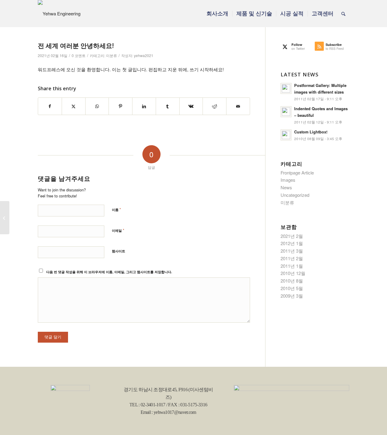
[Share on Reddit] (214, 106)
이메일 (118, 230)
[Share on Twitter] (73, 106)
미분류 (111, 55)
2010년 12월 (293, 273)
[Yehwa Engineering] (59, 13)
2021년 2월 (292, 236)
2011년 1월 (292, 266)
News (286, 187)
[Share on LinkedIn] (144, 106)
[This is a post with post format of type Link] (4, 217)
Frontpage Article (297, 172)
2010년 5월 (292, 288)
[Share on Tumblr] (167, 106)
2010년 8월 (292, 280)
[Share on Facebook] (50, 106)
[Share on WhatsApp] (97, 106)
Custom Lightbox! (310, 132)
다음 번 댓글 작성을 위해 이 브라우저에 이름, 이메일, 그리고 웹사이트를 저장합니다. (109, 272)
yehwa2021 (143, 55)
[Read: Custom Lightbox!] (286, 135)
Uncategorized (295, 195)
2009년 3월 (292, 296)
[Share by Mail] (238, 106)
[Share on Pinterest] (120, 106)
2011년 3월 (292, 251)
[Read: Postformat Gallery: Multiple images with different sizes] (286, 88)
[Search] (343, 13)
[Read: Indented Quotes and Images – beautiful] (286, 111)
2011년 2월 (292, 258)
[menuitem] (217, 13)
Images (288, 180)
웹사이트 (118, 251)
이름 (116, 209)
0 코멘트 (79, 55)
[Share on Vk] (191, 106)
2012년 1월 (292, 243)
